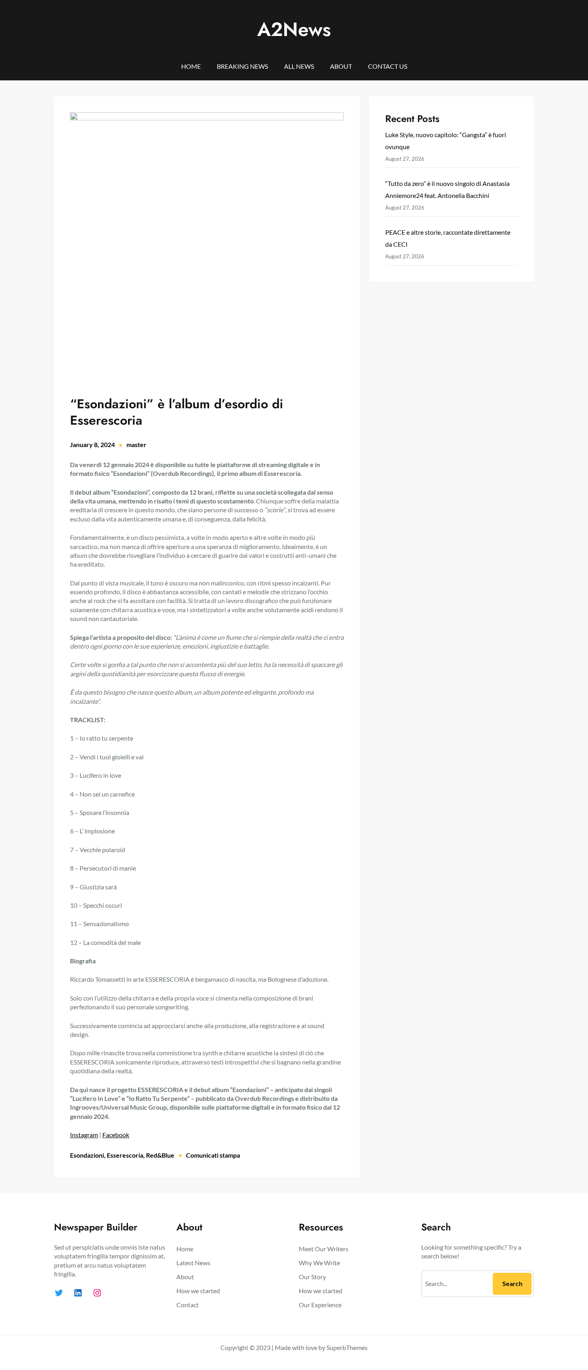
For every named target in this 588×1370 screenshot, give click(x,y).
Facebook (115, 1134)
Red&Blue (160, 1155)
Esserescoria (125, 1155)
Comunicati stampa (213, 1155)
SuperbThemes (347, 1347)
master (136, 444)
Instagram (84, 1134)
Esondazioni (87, 1155)
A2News (294, 29)
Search (512, 1283)
